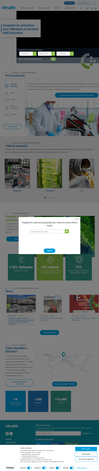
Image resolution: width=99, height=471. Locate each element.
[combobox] (49, 231)
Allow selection (86, 454)
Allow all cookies (86, 449)
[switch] (44, 468)
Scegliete (49, 251)
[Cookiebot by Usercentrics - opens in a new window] (10, 468)
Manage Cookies (81, 468)
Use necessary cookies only (86, 459)
